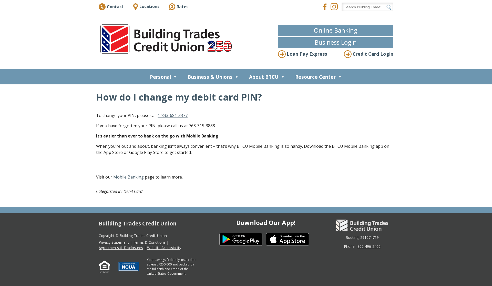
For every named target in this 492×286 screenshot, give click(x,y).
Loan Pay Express (307, 54)
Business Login (336, 42)
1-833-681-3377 (173, 115)
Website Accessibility (164, 247)
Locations (149, 6)
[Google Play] (242, 240)
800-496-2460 (369, 246)
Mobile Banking (128, 177)
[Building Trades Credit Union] (167, 39)
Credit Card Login (373, 54)
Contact (115, 6)
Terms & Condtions (149, 242)
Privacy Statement (114, 242)
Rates (182, 6)
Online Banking (335, 30)
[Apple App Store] (289, 240)
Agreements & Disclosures (121, 247)
